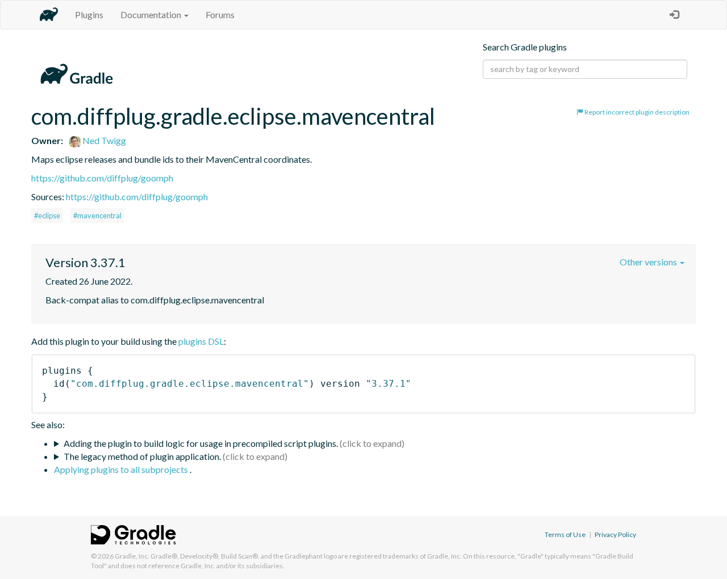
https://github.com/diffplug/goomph (102, 177)
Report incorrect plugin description (636, 112)
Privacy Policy (615, 534)
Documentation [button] (151, 14)
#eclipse (47, 215)
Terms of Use (565, 534)
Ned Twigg (103, 140)
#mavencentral (97, 215)
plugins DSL (201, 341)
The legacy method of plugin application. (142, 456)
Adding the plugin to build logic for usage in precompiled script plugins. (201, 443)
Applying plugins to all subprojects (122, 469)
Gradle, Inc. (132, 556)
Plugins (89, 14)
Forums (220, 14)
